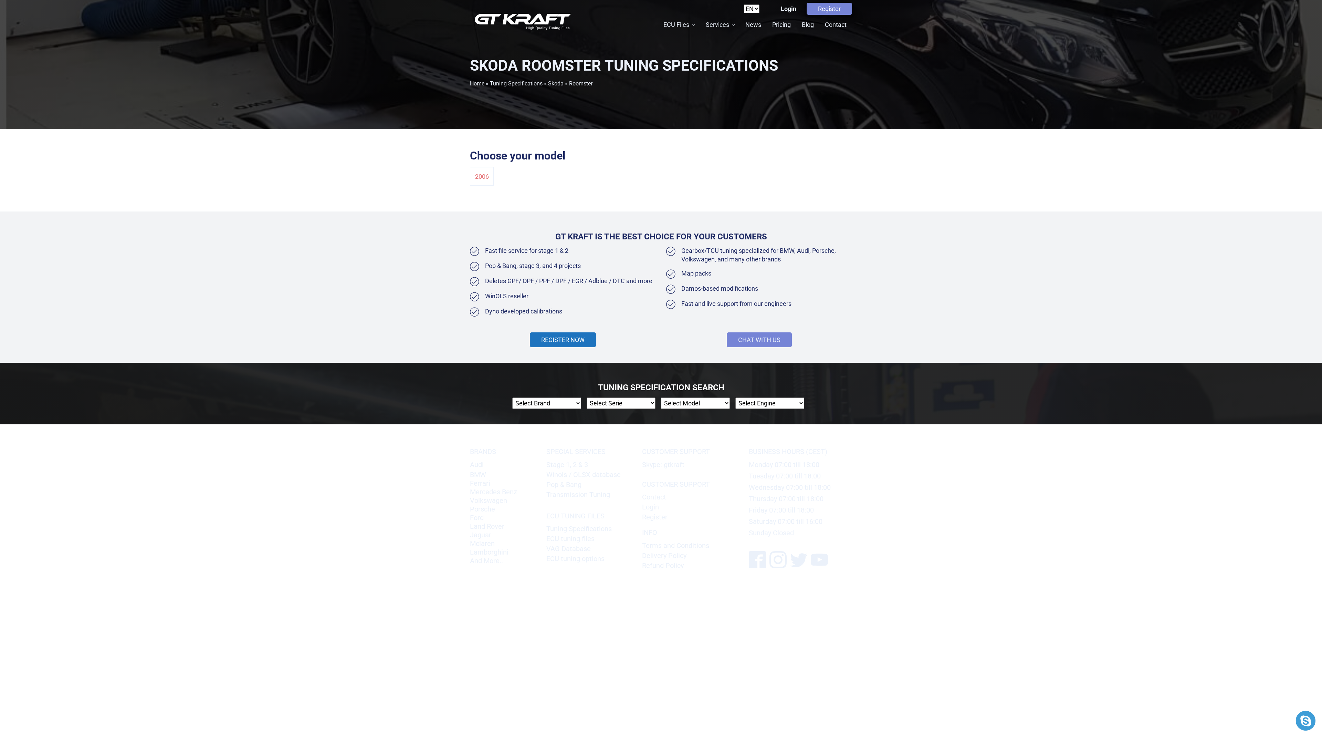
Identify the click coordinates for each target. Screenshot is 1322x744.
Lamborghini (489, 552)
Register (829, 8)
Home (477, 83)
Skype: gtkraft (663, 465)
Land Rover (487, 526)
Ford (477, 518)
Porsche (482, 509)
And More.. (486, 561)
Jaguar (480, 535)
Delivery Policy (664, 555)
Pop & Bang (563, 484)
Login (788, 8)
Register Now (563, 339)
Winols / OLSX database (583, 475)
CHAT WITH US (759, 339)
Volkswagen (488, 500)
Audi (477, 465)
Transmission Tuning (578, 494)
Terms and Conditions (675, 545)
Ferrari (480, 483)
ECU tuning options (575, 559)
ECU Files (676, 24)
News (753, 24)
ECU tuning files (570, 539)
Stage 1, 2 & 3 (567, 465)
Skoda (556, 83)
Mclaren (482, 543)
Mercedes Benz (493, 492)
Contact (836, 24)
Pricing (781, 24)
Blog (808, 24)
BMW (478, 475)
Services (717, 24)
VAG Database (568, 549)
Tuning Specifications (516, 83)
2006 (482, 176)
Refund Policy (663, 565)
